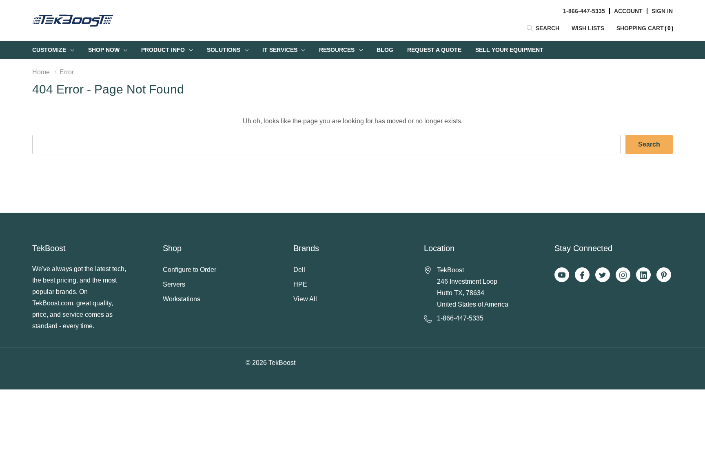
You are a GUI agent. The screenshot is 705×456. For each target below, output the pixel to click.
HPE (300, 284)
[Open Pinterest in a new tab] (664, 275)
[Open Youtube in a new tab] (562, 275)
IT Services (279, 50)
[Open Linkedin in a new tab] (643, 275)
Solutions (223, 50)
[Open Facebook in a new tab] (582, 275)
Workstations (181, 299)
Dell (299, 269)
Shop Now (104, 50)
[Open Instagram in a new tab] (623, 275)
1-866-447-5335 (584, 11)
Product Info (163, 50)
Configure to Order (189, 269)
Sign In (662, 11)
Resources (337, 50)
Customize (49, 50)
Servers (174, 284)
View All (305, 299)
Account (628, 11)
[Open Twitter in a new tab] (603, 275)
